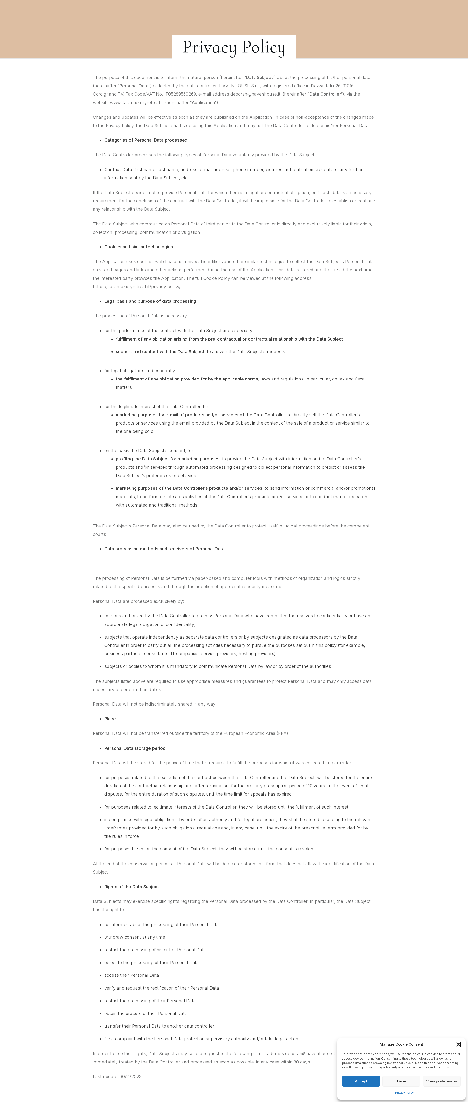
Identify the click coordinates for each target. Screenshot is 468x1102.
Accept (361, 1081)
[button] (458, 1044)
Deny (401, 1081)
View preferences (442, 1081)
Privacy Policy (404, 1092)
